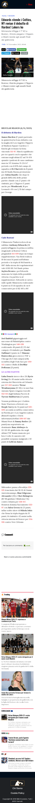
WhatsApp (22, 49)
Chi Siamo (17, 788)
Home (4, 16)
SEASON (11, 16)
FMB (3, 44)
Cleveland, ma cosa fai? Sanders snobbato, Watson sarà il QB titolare (20, 759)
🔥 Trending (5, 594)
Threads (16, 53)
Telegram (7, 53)
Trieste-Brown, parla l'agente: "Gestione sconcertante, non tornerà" (18, 739)
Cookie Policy (17, 793)
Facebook (12, 49)
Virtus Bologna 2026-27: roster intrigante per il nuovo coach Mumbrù (19, 717)
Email (25, 53)
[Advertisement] (17, 109)
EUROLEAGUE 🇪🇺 (7, 711)
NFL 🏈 (3, 754)
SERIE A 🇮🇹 (5, 733)
